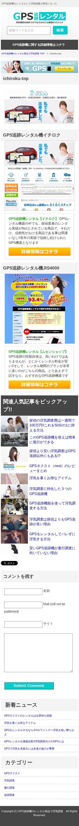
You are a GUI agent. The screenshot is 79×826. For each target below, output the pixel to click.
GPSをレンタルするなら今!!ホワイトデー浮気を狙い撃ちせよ (39, 732)
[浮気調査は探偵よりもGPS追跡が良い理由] (14, 522)
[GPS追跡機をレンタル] (39, 22)
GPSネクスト (12, 773)
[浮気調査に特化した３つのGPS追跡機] (14, 491)
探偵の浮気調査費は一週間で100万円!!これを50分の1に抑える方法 (52, 425)
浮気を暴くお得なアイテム (50, 478)
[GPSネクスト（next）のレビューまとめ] (14, 466)
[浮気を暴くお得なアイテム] (14, 478)
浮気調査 (9, 780)
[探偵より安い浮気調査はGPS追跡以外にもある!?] (14, 453)
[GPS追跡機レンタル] (39, 67)
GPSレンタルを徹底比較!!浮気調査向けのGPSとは (34, 741)
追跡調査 (9, 795)
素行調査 (9, 787)
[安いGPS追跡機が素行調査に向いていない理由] (14, 549)
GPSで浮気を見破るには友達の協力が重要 (29, 748)
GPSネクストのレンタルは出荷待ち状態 (28, 715)
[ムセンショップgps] (39, 384)
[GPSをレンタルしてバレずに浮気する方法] (14, 536)
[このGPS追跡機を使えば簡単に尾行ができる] (14, 439)
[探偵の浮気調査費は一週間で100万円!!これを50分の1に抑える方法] (14, 424)
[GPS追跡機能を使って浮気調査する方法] (14, 507)
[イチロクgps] (39, 251)
